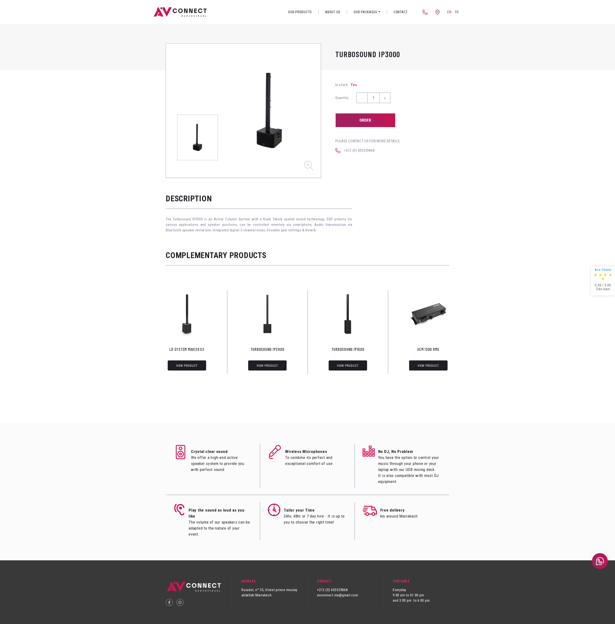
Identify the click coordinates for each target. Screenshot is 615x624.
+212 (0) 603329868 (359, 150)
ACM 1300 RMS (428, 349)
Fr (457, 12)
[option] (269, 110)
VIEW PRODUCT (187, 365)
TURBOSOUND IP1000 (348, 349)
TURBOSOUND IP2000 (267, 349)
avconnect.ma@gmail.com (337, 595)
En (449, 12)
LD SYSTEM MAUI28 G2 (186, 349)
